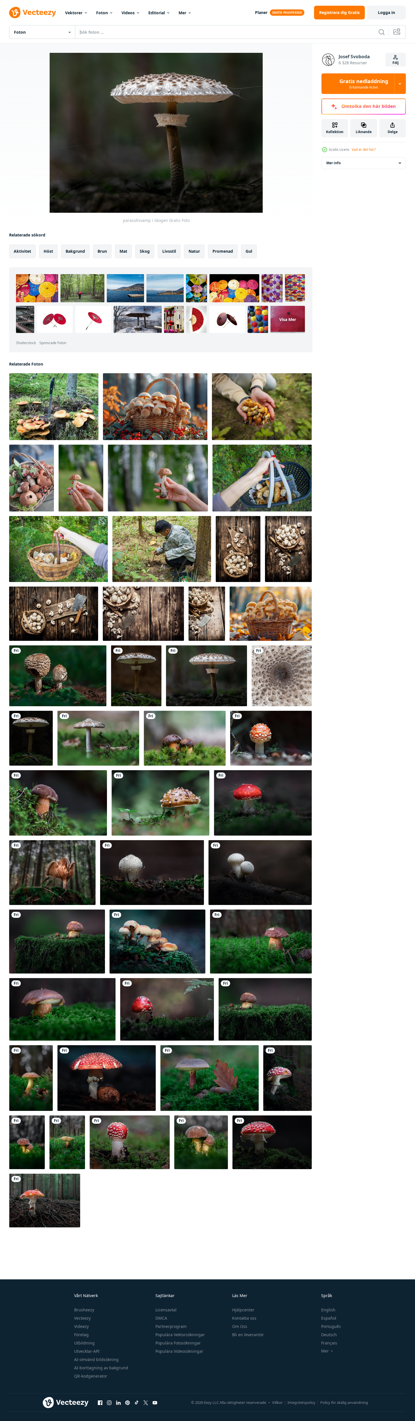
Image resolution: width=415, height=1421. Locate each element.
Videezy (81, 1326)
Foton (102, 12)
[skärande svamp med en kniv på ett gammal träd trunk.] (238, 549)
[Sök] (381, 32)
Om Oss (239, 1326)
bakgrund (75, 251)
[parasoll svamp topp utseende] (282, 675)
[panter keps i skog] (160, 803)
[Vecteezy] (32, 12)
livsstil (169, 251)
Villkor (277, 1402)
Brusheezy (84, 1309)
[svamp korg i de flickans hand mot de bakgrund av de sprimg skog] (262, 478)
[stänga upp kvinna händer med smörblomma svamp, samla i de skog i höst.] (262, 406)
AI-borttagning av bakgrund (101, 1367)
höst (48, 251)
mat (123, 251)
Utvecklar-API (87, 1351)
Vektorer (73, 12)
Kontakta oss (244, 1318)
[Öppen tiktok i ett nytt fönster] (136, 1402)
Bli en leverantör (248, 1334)
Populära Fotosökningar (178, 1343)
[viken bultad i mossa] (57, 942)
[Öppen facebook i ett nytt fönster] (100, 1402)
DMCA (161, 1318)
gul (249, 251)
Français (329, 1343)
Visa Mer (287, 319)
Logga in (386, 12)
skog (145, 251)
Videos (128, 12)
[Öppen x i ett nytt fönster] (145, 1402)
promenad (222, 251)
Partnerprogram (171, 1326)
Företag (81, 1334)
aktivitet (22, 251)
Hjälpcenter (243, 1309)
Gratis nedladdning (363, 84)
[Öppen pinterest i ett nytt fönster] (127, 1402)
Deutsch (329, 1334)
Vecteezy (82, 1318)
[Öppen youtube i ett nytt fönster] (155, 1402)
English (328, 1309)
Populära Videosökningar (179, 1351)
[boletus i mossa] (185, 738)
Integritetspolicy (301, 1402)
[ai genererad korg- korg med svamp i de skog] (155, 406)
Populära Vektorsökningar (180, 1334)
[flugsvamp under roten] (287, 1078)
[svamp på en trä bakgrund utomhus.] (158, 478)
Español (328, 1318)
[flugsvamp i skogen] (271, 738)
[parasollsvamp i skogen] (57, 675)
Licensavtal (166, 1309)
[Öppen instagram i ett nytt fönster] (109, 1402)
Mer (182, 12)
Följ (395, 62)
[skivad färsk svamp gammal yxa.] (53, 614)
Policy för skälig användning (344, 1402)
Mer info (333, 162)
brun (102, 251)
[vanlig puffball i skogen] (152, 872)
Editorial (156, 12)
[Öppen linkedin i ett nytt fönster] (118, 1402)
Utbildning (84, 1343)
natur (194, 251)
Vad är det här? (364, 149)
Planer (261, 12)
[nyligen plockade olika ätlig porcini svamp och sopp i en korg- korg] (31, 478)
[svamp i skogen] (98, 738)
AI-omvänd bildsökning (96, 1359)
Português (331, 1326)
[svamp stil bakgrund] (288, 549)
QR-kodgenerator (90, 1376)
